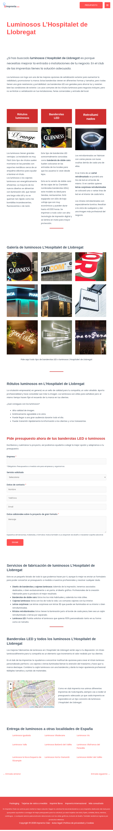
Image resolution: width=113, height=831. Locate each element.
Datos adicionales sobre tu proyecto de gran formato (33, 514)
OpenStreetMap (48, 707)
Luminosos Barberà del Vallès (58, 744)
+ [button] (11, 684)
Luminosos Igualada (21, 735)
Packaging (14, 803)
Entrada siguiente (100, 774)
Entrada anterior (12, 774)
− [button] (11, 688)
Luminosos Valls (19, 744)
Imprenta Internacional (75, 803)
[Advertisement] (57, 47)
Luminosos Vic (83, 735)
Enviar (15, 542)
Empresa (11, 456)
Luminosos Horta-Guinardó (57, 757)
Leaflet (31, 707)
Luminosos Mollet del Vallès (89, 757)
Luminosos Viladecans (55, 735)
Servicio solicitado (15, 472)
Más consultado (96, 803)
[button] (91, 5)
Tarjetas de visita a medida (34, 803)
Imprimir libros (56, 803)
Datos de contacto (16, 484)
